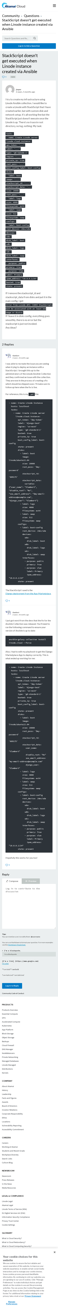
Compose (13, 881)
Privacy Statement (33, 1296)
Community (11, 16)
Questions (31, 16)
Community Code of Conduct (13, 993)
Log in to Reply (12, 986)
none (13, 77)
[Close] (55, 1252)
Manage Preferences (11, 1303)
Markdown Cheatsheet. (17, 945)
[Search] (35, 38)
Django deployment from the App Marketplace (28, 593)
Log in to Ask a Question (29, 46)
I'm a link (5, 964)
